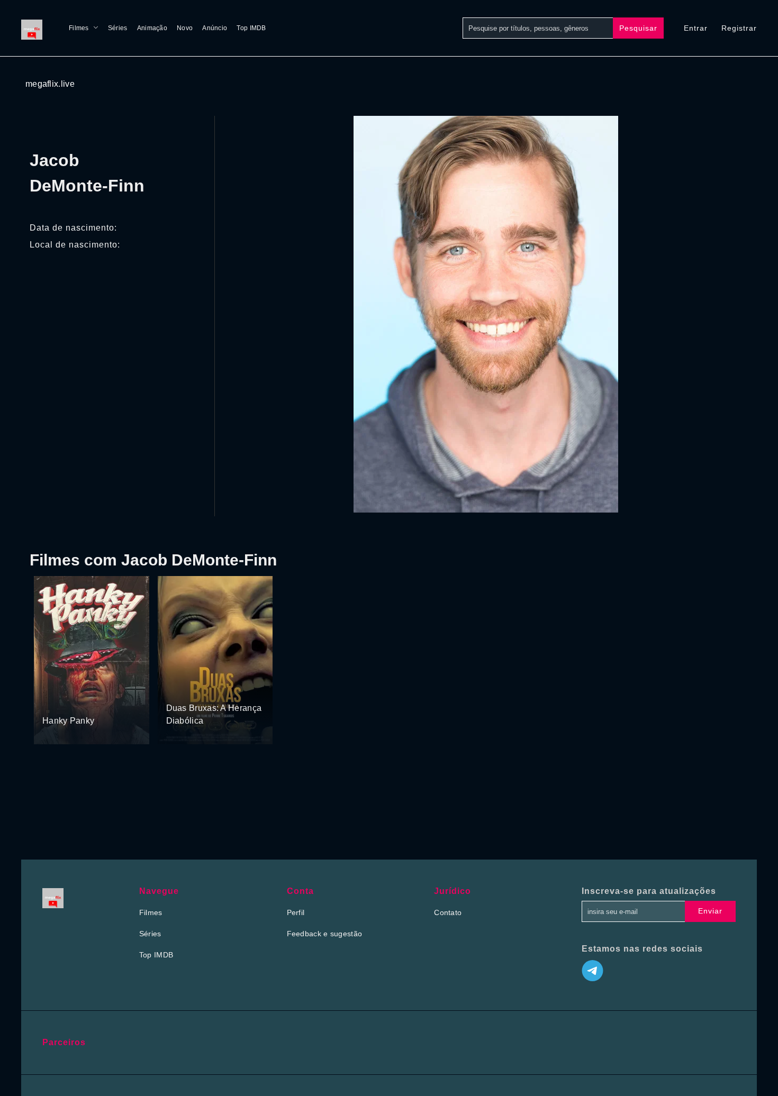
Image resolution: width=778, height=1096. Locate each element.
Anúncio (214, 28)
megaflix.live (50, 83)
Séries (118, 28)
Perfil (296, 912)
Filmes (79, 28)
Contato (448, 912)
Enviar (710, 911)
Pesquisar (638, 28)
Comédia (58, 701)
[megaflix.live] (34, 28)
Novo (185, 28)
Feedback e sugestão (325, 933)
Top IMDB (251, 28)
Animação (152, 28)
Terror (87, 701)
